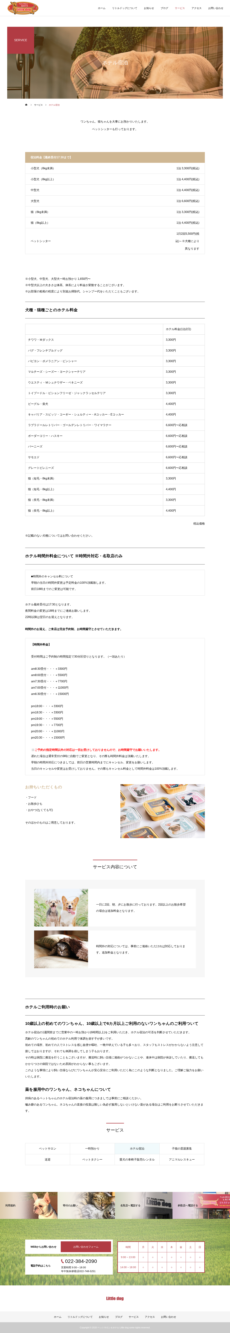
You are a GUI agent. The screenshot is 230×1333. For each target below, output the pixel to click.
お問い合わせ (215, 8)
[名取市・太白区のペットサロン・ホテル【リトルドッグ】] (23, 8)
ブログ (164, 8)
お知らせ (149, 8)
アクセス (197, 8)
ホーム (101, 8)
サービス (180, 8)
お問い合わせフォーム (85, 1246)
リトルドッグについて (124, 8)
